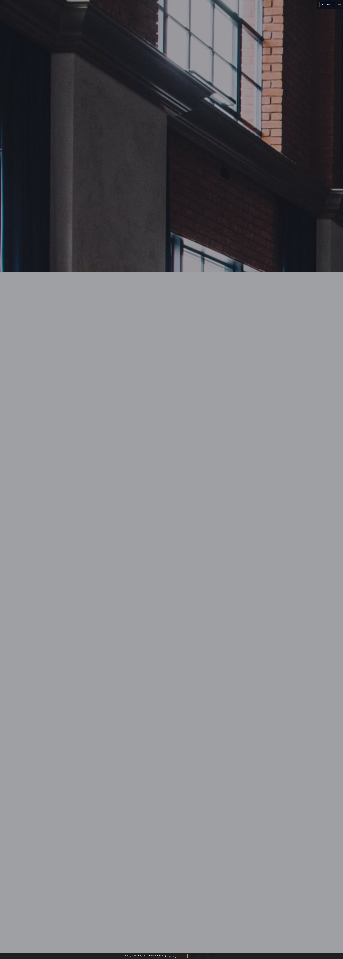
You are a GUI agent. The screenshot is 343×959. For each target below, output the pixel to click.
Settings (213, 956)
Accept (192, 956)
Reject (202, 956)
